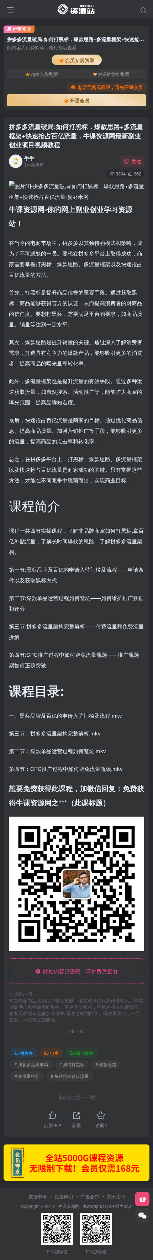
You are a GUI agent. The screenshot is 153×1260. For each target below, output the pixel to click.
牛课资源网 (68, 1206)
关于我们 (115, 1196)
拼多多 (26, 1053)
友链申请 (37, 1196)
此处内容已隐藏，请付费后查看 (79, 971)
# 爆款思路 (106, 1064)
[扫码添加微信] (142, 1215)
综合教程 (84, 1053)
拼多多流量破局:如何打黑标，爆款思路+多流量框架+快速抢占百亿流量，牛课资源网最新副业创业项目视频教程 (76, 135)
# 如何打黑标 (71, 1064)
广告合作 (89, 1196)
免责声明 (63, 1196)
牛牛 (29, 158)
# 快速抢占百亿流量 (70, 1076)
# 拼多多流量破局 (31, 1064)
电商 (54, 1053)
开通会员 (80, 100)
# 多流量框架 (27, 1076)
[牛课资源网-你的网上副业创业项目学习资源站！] (76, 8)
